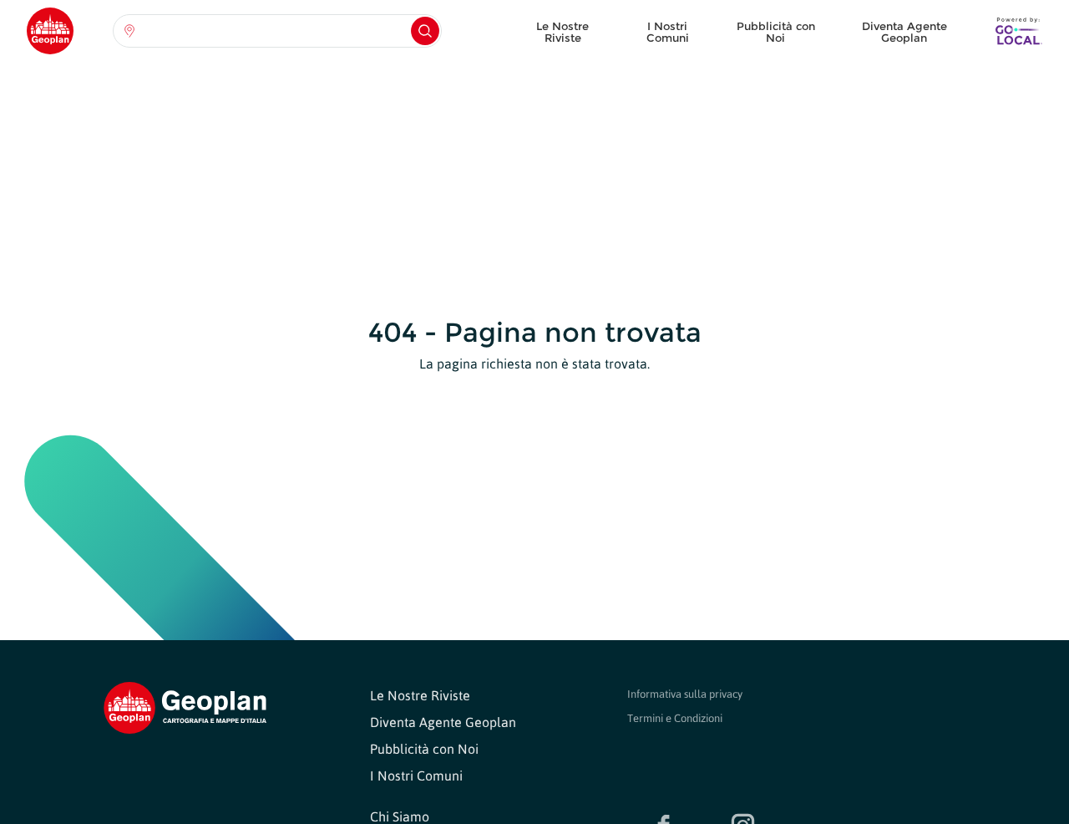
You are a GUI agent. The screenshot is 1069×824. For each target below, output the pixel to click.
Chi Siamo (399, 816)
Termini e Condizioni (674, 718)
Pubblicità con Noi (776, 31)
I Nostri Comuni (667, 31)
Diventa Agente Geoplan (904, 31)
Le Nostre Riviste (562, 31)
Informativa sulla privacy (684, 694)
